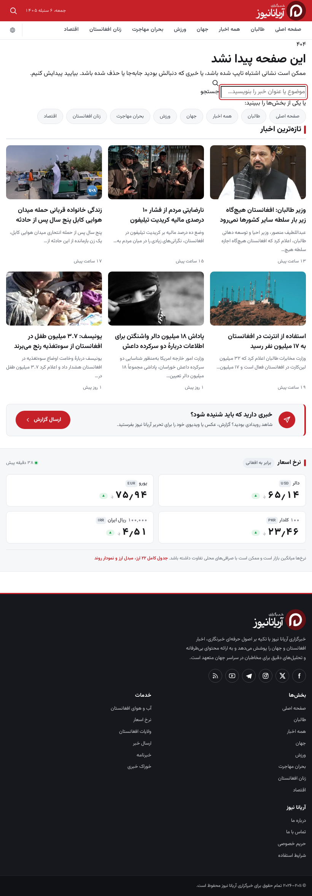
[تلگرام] (249, 676)
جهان (202, 29)
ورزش (180, 29)
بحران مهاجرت (147, 29)
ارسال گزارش (47, 420)
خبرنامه (144, 755)
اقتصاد (71, 29)
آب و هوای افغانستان (131, 708)
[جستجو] (13, 10)
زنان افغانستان (105, 29)
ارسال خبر (142, 743)
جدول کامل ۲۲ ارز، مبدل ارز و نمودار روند (131, 558)
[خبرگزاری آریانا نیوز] (281, 10)
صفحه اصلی (288, 29)
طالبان (257, 29)
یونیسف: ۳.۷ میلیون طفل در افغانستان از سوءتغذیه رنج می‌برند (58, 341)
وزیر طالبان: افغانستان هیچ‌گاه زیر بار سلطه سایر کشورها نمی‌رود (263, 215)
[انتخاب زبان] (12, 30)
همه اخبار (229, 29)
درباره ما (298, 821)
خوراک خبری (139, 766)
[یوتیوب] (232, 676)
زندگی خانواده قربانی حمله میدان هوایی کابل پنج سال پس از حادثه (59, 215)
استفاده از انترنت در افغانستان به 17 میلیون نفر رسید (267, 341)
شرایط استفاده (292, 855)
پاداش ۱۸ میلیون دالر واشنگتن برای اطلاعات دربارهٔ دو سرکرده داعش (159, 341)
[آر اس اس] (215, 676)
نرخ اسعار (142, 720)
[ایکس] (282, 676)
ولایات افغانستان (135, 732)
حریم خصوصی (292, 844)
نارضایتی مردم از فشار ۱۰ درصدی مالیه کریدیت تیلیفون (167, 215)
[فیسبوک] (299, 676)
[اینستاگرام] (265, 676)
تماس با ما (296, 832)
